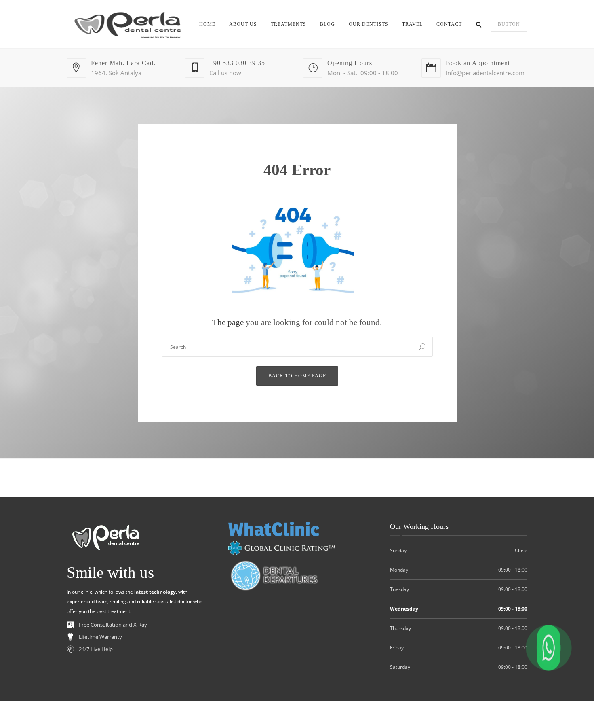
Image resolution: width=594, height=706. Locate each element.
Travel (412, 24)
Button (509, 24)
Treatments (288, 24)
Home (207, 24)
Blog (327, 24)
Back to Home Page (297, 376)
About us (243, 24)
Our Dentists (368, 24)
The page (228, 322)
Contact (449, 24)
